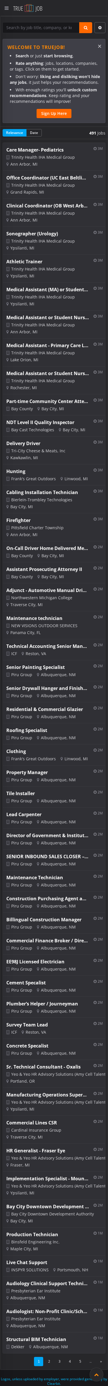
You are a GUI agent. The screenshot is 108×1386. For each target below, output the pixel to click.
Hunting (15, 471)
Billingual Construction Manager (44, 919)
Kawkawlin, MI (24, 457)
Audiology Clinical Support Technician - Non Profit (47, 1283)
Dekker (17, 1346)
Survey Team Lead (27, 1025)
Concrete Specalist (27, 1046)
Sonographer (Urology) (32, 233)
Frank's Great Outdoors (33, 478)
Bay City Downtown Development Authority (52, 1214)
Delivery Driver (23, 443)
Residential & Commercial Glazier (44, 709)
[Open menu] (7, 8)
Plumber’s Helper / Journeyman (42, 1004)
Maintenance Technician (34, 877)
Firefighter (18, 520)
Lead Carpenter (23, 814)
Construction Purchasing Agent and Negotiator (47, 898)
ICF (14, 653)
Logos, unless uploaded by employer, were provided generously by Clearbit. (54, 1381)
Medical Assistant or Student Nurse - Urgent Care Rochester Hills (47, 373)
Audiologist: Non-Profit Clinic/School (47, 1311)
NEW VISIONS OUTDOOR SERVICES (44, 625)
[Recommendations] (96, 1374)
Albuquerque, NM (58, 674)
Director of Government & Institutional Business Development (47, 835)
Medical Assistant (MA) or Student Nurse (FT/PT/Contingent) (47, 289)
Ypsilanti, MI (22, 248)
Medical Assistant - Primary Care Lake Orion (47, 345)
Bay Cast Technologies (32, 429)
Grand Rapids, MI (27, 192)
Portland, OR (22, 1081)
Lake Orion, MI (24, 359)
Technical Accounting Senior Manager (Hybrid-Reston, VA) (47, 646)
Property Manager (27, 772)
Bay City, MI (52, 408)
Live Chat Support (26, 1262)
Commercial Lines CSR (31, 1123)
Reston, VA (36, 653)
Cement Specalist (26, 983)
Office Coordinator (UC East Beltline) (47, 178)
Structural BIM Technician (36, 1339)
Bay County (22, 408)
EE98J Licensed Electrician (35, 961)
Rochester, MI (23, 387)
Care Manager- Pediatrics (35, 150)
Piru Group (21, 674)
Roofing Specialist (26, 730)
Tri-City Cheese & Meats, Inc (38, 450)
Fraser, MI (20, 1165)
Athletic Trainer (24, 261)
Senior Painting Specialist (35, 667)
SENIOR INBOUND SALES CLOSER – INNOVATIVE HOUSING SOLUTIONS (47, 856)
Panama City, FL (25, 632)
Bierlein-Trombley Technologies (41, 499)
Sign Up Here (54, 113)
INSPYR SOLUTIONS (30, 1269)
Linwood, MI (76, 478)
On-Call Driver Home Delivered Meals (47, 548)
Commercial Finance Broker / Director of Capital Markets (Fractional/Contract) (47, 940)
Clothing (16, 751)
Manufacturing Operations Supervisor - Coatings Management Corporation (47, 1095)
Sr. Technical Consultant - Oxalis (43, 1067)
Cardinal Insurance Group (36, 1130)
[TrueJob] (27, 8)
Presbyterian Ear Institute (35, 1291)
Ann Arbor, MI (23, 164)
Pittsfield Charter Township (37, 527)
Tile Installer (20, 793)
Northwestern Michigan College (41, 597)
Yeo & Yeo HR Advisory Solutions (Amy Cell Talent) (59, 1074)
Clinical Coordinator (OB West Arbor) (47, 206)
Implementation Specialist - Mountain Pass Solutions (47, 1178)
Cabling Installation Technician (42, 492)
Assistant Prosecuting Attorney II (44, 569)
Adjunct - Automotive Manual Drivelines (47, 590)
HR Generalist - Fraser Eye (35, 1150)
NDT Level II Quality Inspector (40, 422)
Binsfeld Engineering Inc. (35, 1242)
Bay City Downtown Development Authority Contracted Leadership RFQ (47, 1206)
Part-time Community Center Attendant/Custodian (47, 401)
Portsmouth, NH (72, 1269)
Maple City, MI (24, 1248)
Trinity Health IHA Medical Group (43, 157)
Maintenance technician (34, 618)
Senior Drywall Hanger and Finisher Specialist (47, 688)
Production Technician (32, 1234)
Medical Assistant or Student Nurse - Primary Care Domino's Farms (47, 317)
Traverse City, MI (26, 604)
